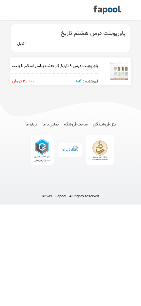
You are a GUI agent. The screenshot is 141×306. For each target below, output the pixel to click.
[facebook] (46, 186)
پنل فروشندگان (104, 124)
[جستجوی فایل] (40, 10)
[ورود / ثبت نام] (16, 10)
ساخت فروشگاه (76, 124)
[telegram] (58, 186)
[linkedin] (95, 186)
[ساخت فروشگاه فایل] (28, 10)
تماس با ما (51, 124)
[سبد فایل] (7, 10)
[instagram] (71, 186)
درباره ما (31, 124)
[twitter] (83, 186)
